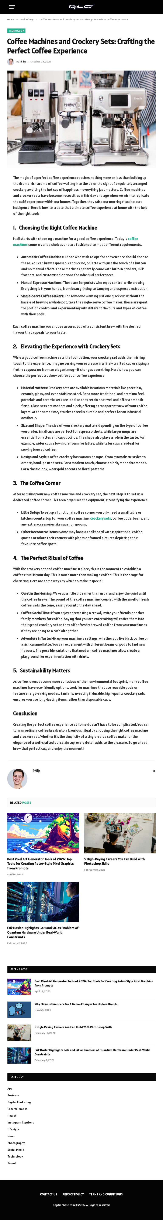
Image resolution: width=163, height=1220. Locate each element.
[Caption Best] (81, 6)
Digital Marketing (19, 1102)
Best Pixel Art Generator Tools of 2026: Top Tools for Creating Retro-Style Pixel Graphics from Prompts (40, 863)
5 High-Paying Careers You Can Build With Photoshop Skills (114, 861)
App (10, 1088)
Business (13, 1095)
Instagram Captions (20, 1122)
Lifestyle (13, 1129)
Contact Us (48, 1194)
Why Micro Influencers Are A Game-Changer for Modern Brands (76, 1004)
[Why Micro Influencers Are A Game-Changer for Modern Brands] (19, 1010)
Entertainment (17, 1109)
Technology (16, 30)
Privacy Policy (73, 1194)
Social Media (15, 1150)
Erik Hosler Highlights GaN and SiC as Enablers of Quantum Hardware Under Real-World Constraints (43, 932)
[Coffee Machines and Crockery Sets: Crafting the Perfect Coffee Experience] (81, 119)
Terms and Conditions (106, 1194)
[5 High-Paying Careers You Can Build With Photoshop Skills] (120, 833)
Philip (23, 61)
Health (12, 1116)
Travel (11, 1163)
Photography (16, 1143)
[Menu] (12, 7)
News (10, 1136)
